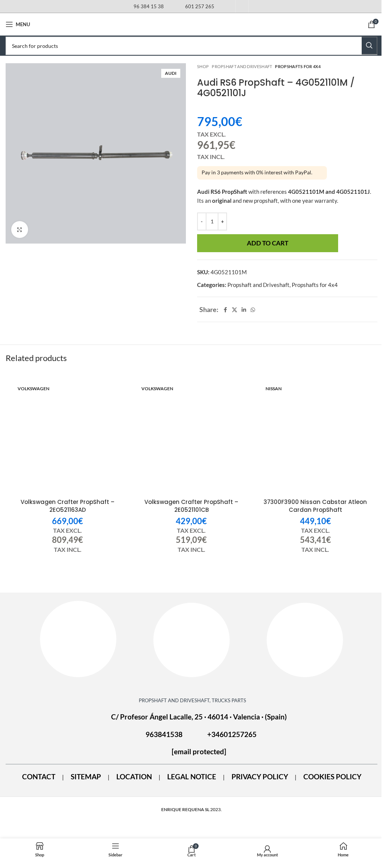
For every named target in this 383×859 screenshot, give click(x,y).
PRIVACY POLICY (260, 777)
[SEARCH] (369, 46)
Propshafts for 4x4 (297, 66)
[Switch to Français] (242, 8)
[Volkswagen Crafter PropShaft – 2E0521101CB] (191, 438)
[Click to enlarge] (19, 229)
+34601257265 (232, 734)
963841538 (164, 734)
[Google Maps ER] (191, 640)
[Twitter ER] (305, 640)
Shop (203, 66)
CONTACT (38, 777)
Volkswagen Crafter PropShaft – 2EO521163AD (67, 506)
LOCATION (134, 777)
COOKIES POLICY (332, 777)
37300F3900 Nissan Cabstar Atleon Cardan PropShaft (315, 506)
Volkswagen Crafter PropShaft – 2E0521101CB (191, 506)
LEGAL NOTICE (191, 777)
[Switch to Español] (229, 8)
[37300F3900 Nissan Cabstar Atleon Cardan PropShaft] (315, 438)
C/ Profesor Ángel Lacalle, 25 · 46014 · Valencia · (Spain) (199, 717)
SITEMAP (86, 777)
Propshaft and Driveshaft (242, 66)
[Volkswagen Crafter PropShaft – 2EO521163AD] (67, 438)
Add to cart (267, 243)
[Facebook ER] (78, 639)
